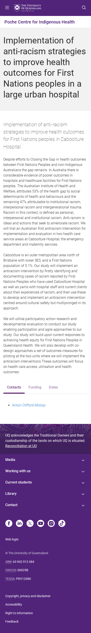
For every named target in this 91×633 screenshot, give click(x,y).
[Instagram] (51, 524)
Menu (7, 8)
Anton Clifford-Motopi (29, 405)
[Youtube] (40, 524)
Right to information (19, 613)
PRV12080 (23, 579)
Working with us (17, 471)
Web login (12, 539)
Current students (18, 482)
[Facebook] (8, 524)
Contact (11, 505)
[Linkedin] (19, 524)
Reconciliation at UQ (21, 446)
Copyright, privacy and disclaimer (28, 596)
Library (11, 493)
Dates (53, 387)
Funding (34, 387)
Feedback (12, 621)
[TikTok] (61, 524)
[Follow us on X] (30, 524)
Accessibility (13, 604)
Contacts (14, 387)
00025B (22, 570)
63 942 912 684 (23, 561)
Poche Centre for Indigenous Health (39, 22)
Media (10, 460)
